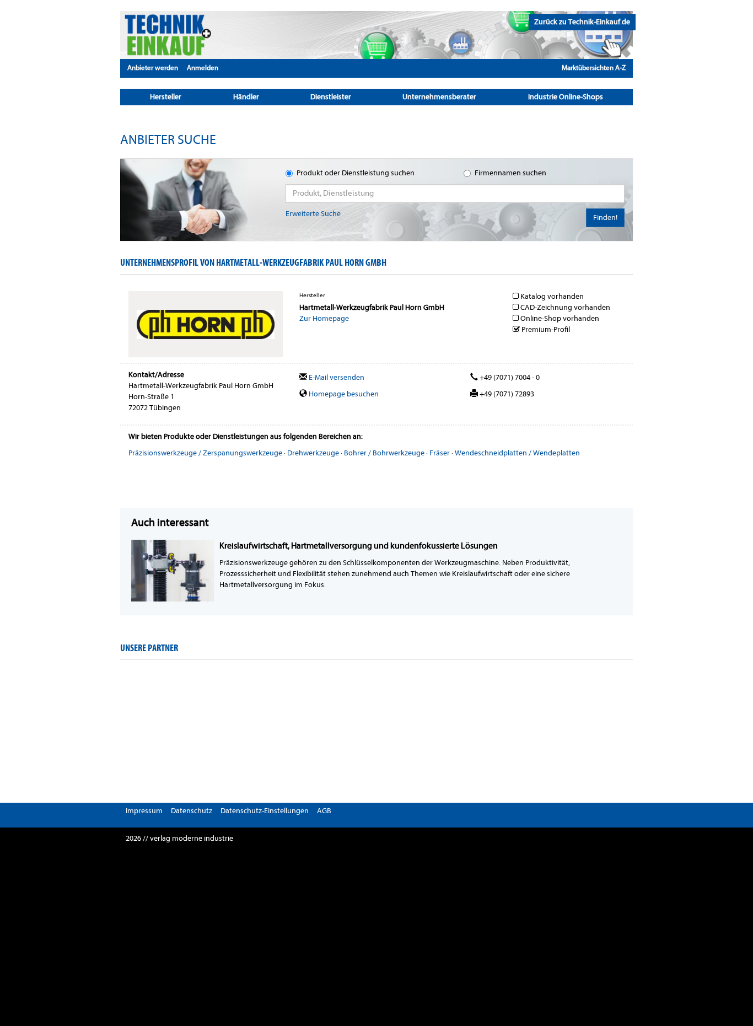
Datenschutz (191, 810)
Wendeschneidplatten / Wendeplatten (517, 453)
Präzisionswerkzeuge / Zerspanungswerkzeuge (205, 453)
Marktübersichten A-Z (594, 67)
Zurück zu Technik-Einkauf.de (582, 21)
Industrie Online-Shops (565, 96)
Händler (246, 96)
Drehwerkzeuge (313, 453)
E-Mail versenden (335, 377)
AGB (324, 810)
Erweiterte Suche (313, 213)
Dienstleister (330, 96)
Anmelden (202, 67)
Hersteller (165, 96)
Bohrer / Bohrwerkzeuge (384, 453)
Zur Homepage (324, 318)
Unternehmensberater (439, 96)
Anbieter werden (152, 67)
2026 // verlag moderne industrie (179, 838)
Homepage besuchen (343, 394)
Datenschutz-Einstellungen (264, 810)
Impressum (144, 810)
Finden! (605, 217)
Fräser (439, 453)
